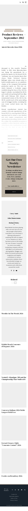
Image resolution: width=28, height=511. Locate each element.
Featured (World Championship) (14, 138)
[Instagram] (15, 489)
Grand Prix (10, 141)
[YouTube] (21, 489)
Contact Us (14, 494)
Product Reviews (8, 31)
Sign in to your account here (17, 366)
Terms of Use (14, 498)
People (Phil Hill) (11, 147)
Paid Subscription (14, 496)
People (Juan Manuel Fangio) (14, 144)
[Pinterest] (18, 489)
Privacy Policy (14, 500)
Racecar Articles (19, 31)
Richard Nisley (14, 43)
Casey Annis (7, 41)
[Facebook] (12, 489)
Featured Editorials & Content (13, 29)
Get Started (14, 359)
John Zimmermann (18, 41)
